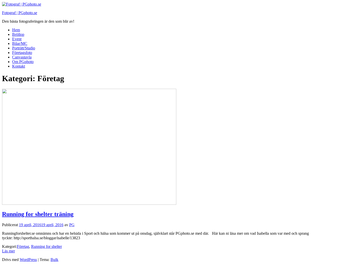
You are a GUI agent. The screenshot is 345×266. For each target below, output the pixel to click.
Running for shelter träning (37, 214)
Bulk (54, 259)
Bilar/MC (19, 43)
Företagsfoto (22, 52)
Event (16, 39)
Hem (16, 30)
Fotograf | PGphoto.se (19, 13)
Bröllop (18, 34)
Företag (23, 246)
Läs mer (8, 251)
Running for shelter (46, 246)
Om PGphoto (23, 62)
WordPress (28, 259)
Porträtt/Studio (23, 48)
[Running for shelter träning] (89, 203)
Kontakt (18, 66)
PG (72, 225)
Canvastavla (22, 57)
